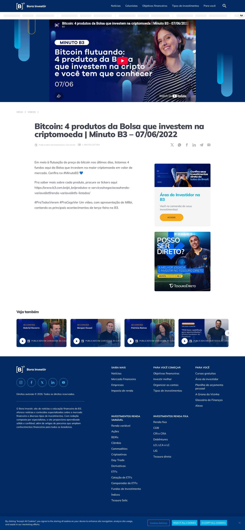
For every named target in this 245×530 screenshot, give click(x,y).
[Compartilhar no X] (172, 145)
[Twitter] (42, 382)
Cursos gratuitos (205, 373)
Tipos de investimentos (167, 390)
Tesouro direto (162, 456)
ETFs (114, 471)
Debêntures (160, 439)
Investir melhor (162, 379)
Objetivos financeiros (166, 373)
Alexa (199, 405)
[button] (116, 6)
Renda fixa (160, 422)
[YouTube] (63, 382)
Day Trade (117, 460)
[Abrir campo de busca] (224, 6)
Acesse (172, 217)
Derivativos (118, 466)
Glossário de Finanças (209, 400)
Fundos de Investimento (126, 488)
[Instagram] (20, 382)
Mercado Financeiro (123, 379)
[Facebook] (31, 382)
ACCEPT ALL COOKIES (213, 522)
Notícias (116, 373)
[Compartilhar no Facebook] (186, 145)
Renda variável (120, 425)
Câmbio (116, 443)
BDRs (114, 437)
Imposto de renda (122, 390)
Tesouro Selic (119, 500)
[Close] (239, 522)
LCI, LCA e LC (161, 445)
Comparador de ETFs (124, 483)
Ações (115, 431)
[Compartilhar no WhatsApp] (179, 145)
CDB (156, 427)
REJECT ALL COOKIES (184, 522)
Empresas (117, 385)
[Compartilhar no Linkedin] (194, 145)
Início (19, 112)
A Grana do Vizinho (207, 394)
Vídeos (32, 112)
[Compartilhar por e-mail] (208, 145)
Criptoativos (119, 454)
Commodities (119, 448)
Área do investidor (206, 379)
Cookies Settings (158, 522)
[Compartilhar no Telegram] (201, 145)
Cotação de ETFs (121, 477)
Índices (115, 494)
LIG (155, 450)
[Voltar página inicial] (31, 6)
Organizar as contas (165, 385)
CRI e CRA (159, 433)
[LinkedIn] (52, 382)
